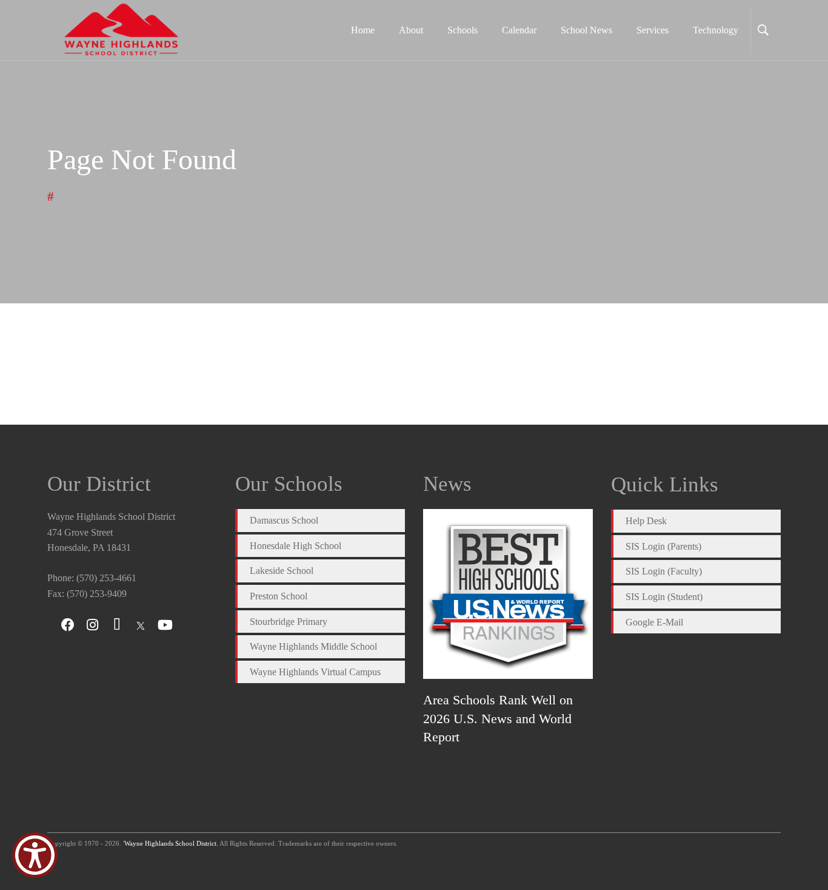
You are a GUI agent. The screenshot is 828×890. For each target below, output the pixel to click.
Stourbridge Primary (288, 621)
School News (586, 30)
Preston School (278, 596)
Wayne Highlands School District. (171, 843)
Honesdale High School (295, 546)
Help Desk (646, 521)
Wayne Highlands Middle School (313, 646)
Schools (462, 30)
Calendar (519, 30)
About (411, 30)
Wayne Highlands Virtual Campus (315, 672)
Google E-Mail (654, 622)
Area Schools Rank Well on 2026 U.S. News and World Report (498, 718)
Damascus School (284, 520)
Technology (715, 30)
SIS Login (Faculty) (664, 571)
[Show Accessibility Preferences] (35, 855)
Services (652, 30)
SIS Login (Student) (664, 597)
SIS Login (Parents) (663, 546)
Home (363, 30)
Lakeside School (281, 570)
